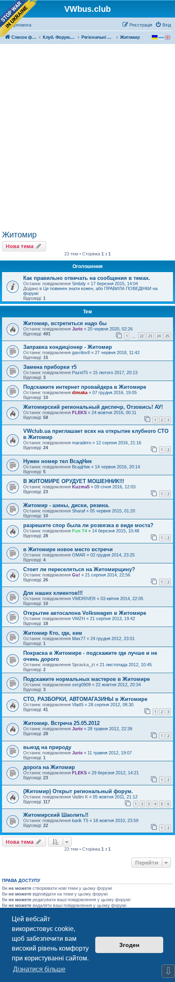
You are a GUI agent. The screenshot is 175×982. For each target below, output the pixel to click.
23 (150, 336)
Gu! (76, 574)
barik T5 (80, 820)
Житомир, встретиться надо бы (65, 323)
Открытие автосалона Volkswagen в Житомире (84, 613)
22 (142, 336)
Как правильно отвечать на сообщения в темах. (86, 278)
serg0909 (81, 684)
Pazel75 (80, 372)
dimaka (80, 392)
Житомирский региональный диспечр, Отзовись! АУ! (93, 407)
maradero (81, 442)
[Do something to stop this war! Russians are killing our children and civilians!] (18, 18)
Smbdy (79, 283)
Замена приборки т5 (50, 367)
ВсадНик (81, 466)
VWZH (78, 618)
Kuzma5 (81, 486)
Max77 (78, 638)
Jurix (77, 328)
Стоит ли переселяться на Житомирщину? (79, 569)
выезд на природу (47, 747)
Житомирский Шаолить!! (55, 815)
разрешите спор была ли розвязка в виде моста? (88, 525)
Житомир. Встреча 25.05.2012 (61, 723)
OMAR (78, 554)
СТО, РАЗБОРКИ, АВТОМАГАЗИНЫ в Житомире (85, 699)
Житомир (19, 234)
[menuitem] (163, 25)
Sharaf (78, 510)
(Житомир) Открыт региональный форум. (78, 791)
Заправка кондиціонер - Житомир (67, 347)
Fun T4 (79, 530)
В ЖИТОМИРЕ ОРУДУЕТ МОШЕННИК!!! (73, 481)
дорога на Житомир (49, 767)
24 (159, 336)
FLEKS (79, 412)
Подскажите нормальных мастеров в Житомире (86, 679)
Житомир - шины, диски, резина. (66, 505)
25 (167, 336)
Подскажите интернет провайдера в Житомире (84, 387)
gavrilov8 (81, 352)
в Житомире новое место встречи (68, 549)
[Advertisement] (87, 138)
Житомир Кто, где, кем (52, 633)
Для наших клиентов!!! (53, 593)
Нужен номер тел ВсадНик (57, 461)
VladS (77, 704)
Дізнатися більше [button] (39, 969)
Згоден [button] (129, 945)
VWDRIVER (84, 598)
